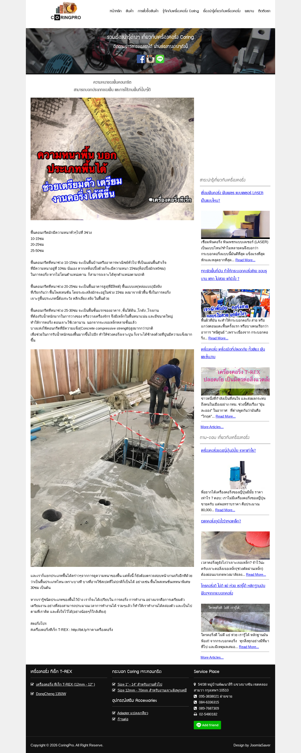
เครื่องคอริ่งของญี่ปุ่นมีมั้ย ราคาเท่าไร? (228, 451)
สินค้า (130, 11)
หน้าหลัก (116, 11)
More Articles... (212, 427)
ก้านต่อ (123, 719)
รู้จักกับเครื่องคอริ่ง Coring (181, 11)
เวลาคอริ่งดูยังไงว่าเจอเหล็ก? (221, 521)
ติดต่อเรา (264, 11)
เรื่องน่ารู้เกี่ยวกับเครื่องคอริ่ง (222, 11)
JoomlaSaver (260, 745)
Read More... (245, 260)
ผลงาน (249, 11)
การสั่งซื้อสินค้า (148, 11)
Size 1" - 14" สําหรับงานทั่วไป (140, 684)
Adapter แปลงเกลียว (132, 713)
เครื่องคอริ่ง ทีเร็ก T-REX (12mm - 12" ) (65, 684)
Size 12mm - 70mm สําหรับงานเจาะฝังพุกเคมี (152, 690)
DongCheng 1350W (51, 694)
